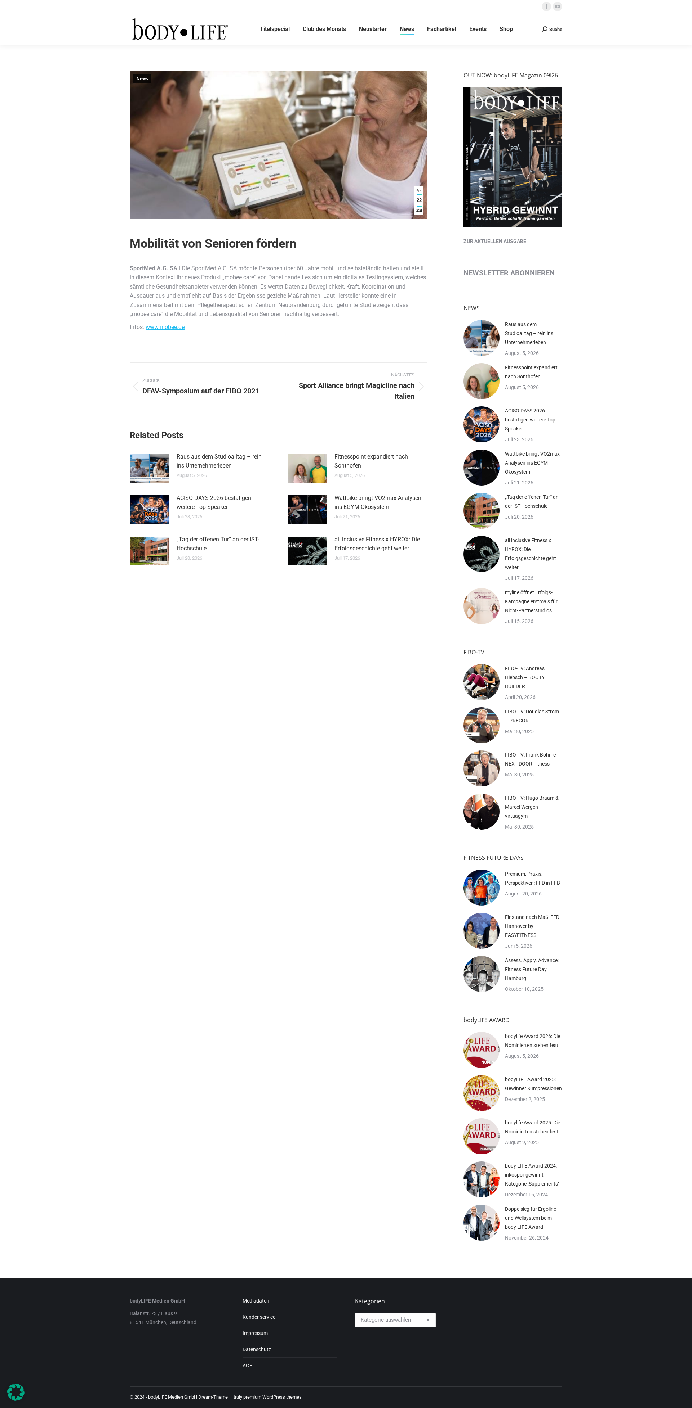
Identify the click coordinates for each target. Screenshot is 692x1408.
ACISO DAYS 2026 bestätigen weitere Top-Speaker (214, 503)
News (142, 78)
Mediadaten (256, 1301)
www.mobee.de (165, 327)
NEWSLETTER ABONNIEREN (509, 272)
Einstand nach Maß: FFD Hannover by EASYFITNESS (532, 926)
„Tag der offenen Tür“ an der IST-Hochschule (218, 544)
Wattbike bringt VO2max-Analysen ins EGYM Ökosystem (377, 503)
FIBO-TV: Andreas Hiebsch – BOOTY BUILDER (525, 677)
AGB (248, 1365)
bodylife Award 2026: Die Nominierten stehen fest (532, 1040)
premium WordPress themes (272, 1397)
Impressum (255, 1333)
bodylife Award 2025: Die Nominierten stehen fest (532, 1127)
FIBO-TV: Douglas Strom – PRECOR (532, 716)
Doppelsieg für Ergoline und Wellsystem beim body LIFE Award (530, 1218)
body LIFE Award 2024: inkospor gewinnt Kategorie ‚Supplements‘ (532, 1175)
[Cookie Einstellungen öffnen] (16, 1398)
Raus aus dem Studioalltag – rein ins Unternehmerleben (219, 461)
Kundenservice (259, 1317)
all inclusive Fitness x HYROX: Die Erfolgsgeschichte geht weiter (377, 544)
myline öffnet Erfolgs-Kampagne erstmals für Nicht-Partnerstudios (531, 601)
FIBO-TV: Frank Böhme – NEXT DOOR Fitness (532, 759)
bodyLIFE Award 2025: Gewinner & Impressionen (533, 1084)
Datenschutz (257, 1349)
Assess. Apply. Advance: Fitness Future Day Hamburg (532, 969)
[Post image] (149, 468)
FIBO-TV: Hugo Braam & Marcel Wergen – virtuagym (532, 807)
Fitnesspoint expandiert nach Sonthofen (371, 461)
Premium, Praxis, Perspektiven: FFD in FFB (532, 878)
